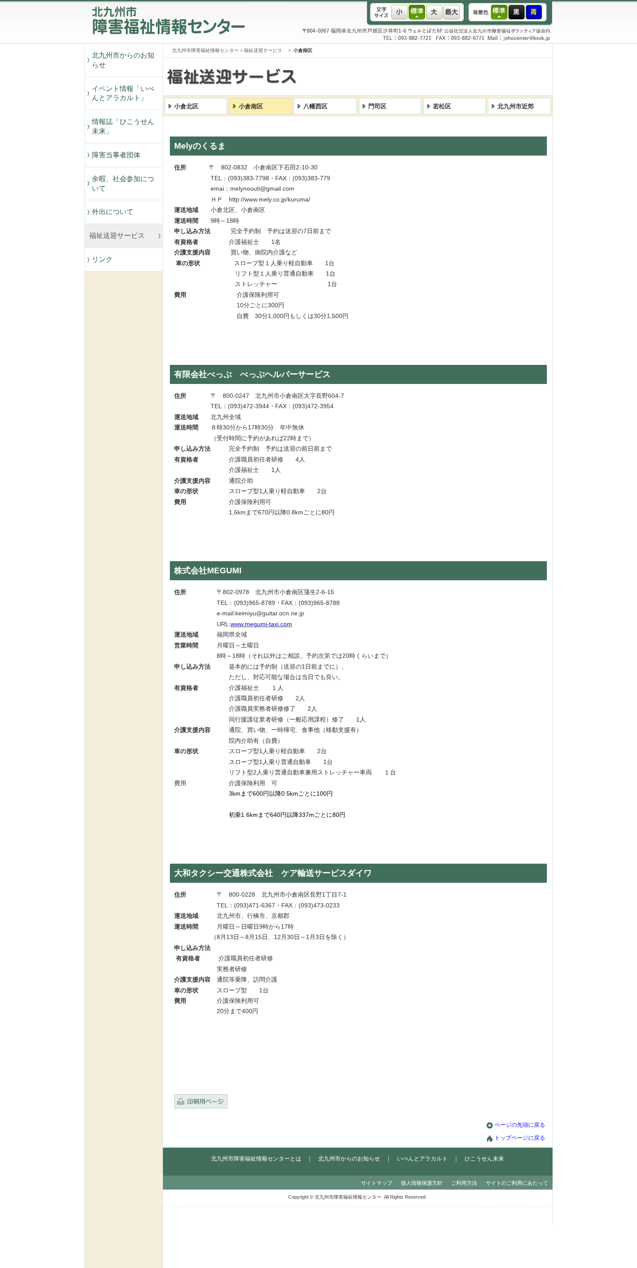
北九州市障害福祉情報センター (205, 50)
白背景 (499, 12)
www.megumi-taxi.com (261, 624)
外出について (112, 211)
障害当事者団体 (116, 155)
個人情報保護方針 (421, 1183)
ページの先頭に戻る (519, 1125)
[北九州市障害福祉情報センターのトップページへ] (165, 41)
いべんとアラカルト (422, 1158)
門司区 (377, 106)
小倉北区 (186, 106)
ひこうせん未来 (484, 1158)
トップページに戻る (519, 1138)
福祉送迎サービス (120, 235)
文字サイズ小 (399, 12)
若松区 (442, 106)
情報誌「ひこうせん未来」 (123, 126)
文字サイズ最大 (451, 12)
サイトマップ (376, 1183)
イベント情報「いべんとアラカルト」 (123, 93)
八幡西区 (315, 106)
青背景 (534, 12)
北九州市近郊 (515, 106)
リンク (102, 259)
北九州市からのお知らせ (123, 60)
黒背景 (516, 12)
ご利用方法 (464, 1183)
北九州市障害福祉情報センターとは (256, 1158)
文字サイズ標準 (417, 12)
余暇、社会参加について (123, 183)
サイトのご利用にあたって (517, 1183)
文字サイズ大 (434, 12)
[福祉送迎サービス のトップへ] (374, 93)
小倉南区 (251, 106)
